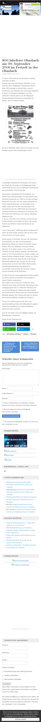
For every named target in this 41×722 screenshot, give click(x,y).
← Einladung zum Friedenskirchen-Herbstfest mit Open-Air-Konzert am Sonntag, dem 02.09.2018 (10, 347)
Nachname (5, 652)
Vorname (5, 645)
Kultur (4, 57)
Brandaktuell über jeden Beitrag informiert (18, 671)
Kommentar (6, 368)
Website (4, 398)
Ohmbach (33, 334)
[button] (9, 324)
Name (4, 388)
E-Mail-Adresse (7, 393)
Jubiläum (25, 334)
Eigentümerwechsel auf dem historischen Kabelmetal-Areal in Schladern (21, 499)
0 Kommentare (16, 73)
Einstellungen (20, 719)
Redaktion (9, 482)
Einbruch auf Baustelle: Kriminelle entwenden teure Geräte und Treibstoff (19, 484)
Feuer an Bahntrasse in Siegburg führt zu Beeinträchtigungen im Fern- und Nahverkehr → (30, 346)
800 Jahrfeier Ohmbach (14, 334)
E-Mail (4, 660)
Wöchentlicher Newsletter (12, 679)
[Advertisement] (20, 35)
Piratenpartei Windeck (13, 497)
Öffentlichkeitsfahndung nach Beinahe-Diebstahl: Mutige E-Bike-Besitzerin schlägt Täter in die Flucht (20, 530)
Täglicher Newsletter (11, 675)
